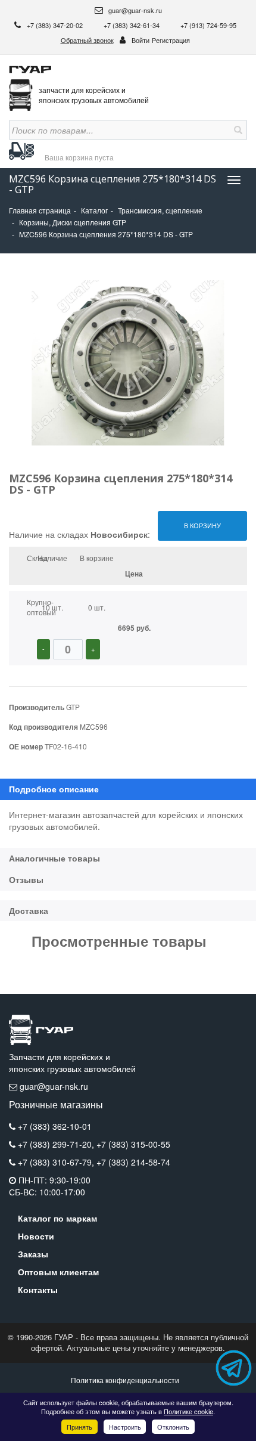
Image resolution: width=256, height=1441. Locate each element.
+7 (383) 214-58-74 (133, 1162)
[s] (237, 130)
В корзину (202, 525)
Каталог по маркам (57, 1218)
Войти (140, 40)
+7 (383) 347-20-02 (56, 25)
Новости (36, 1236)
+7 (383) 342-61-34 (132, 25)
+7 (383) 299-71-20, (57, 1144)
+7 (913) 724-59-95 (208, 25)
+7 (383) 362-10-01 (55, 1126)
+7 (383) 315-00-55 (133, 1144)
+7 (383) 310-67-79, (57, 1162)
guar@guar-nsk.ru (134, 10)
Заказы (33, 1254)
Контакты (38, 1290)
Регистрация (171, 40)
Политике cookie (188, 1411)
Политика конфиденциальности (125, 1380)
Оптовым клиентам (58, 1272)
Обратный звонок (87, 40)
